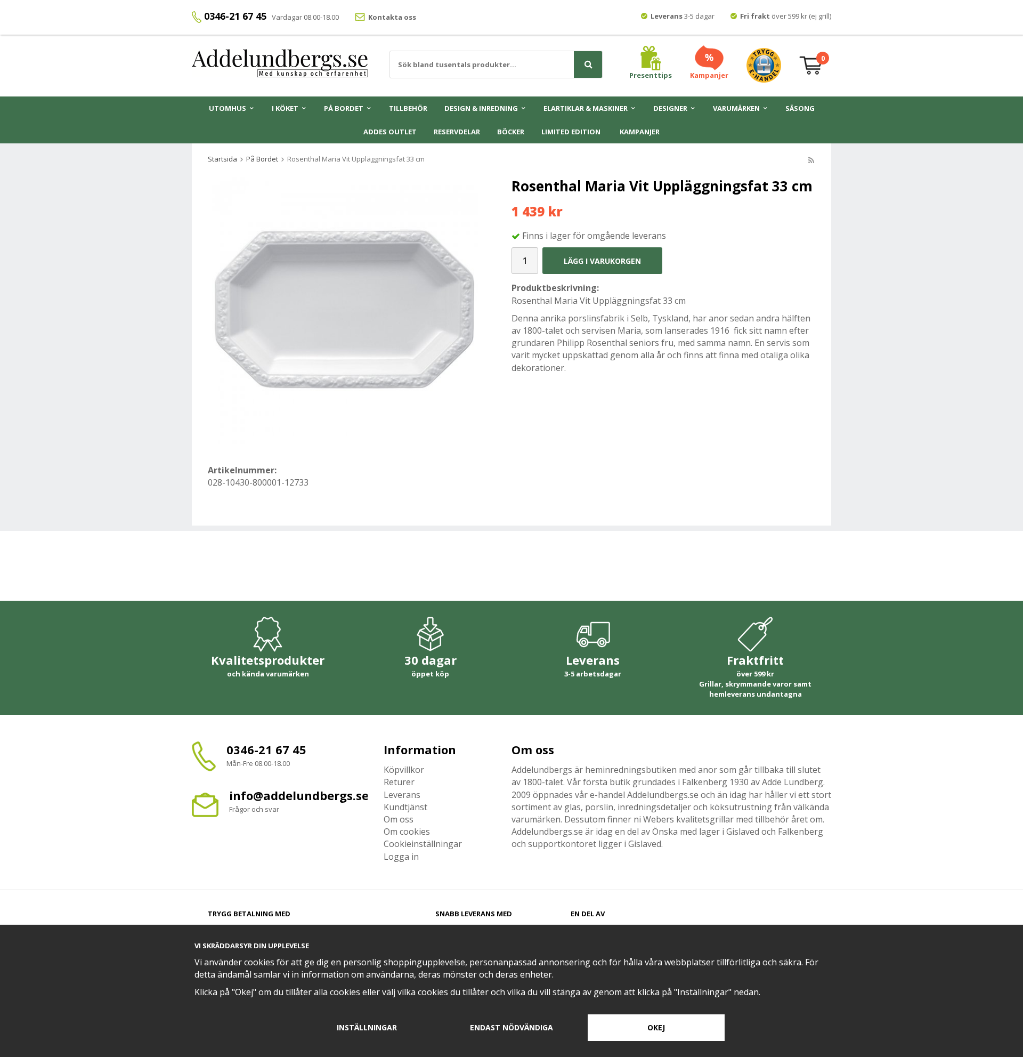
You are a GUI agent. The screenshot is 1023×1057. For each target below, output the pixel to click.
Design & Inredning (481, 108)
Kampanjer (640, 131)
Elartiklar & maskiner (585, 108)
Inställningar (367, 1027)
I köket (285, 108)
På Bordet (343, 108)
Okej (656, 1027)
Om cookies (407, 831)
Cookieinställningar (423, 844)
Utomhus (227, 108)
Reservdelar (457, 131)
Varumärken (736, 108)
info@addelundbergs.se (299, 795)
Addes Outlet (390, 131)
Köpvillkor (404, 770)
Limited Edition (570, 131)
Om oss (398, 819)
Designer (670, 108)
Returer (399, 782)
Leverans (402, 795)
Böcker (510, 131)
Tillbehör (408, 108)
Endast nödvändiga (511, 1027)
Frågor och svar (254, 809)
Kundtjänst (405, 807)
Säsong (800, 108)
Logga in (401, 856)
